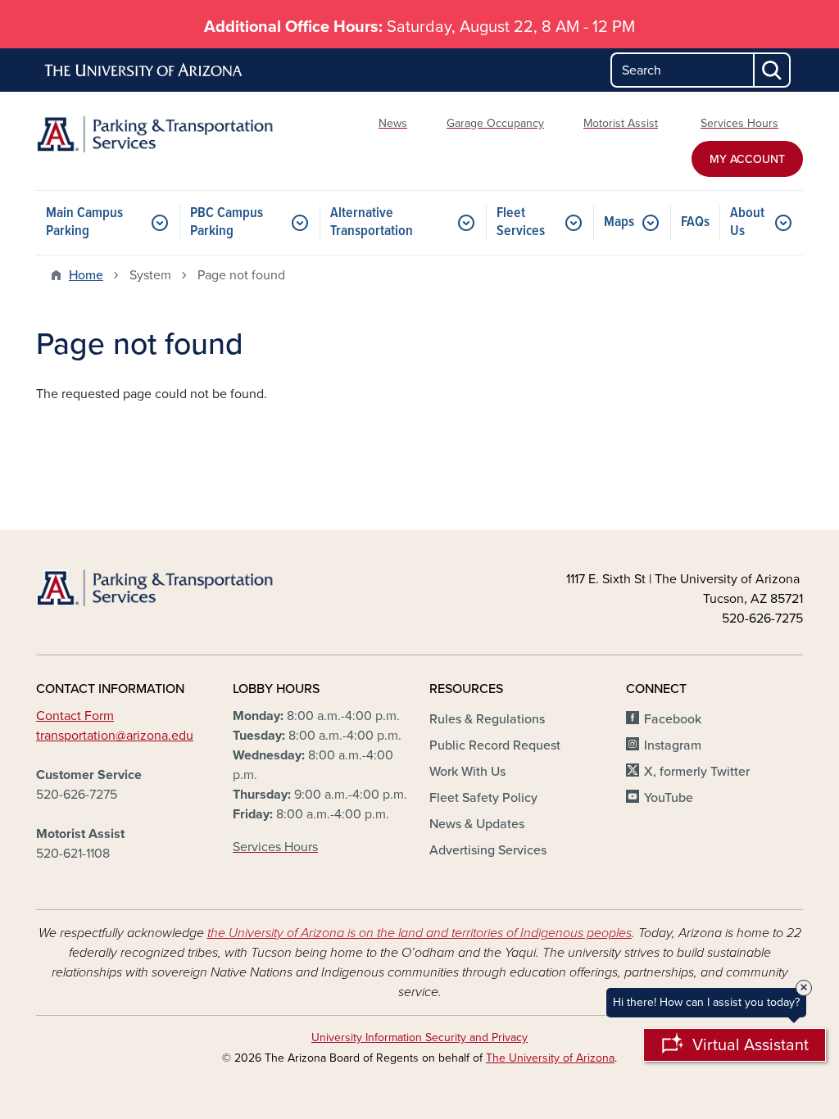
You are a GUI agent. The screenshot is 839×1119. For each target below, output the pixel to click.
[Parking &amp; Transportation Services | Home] (157, 134)
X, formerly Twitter (697, 771)
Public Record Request (494, 745)
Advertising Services (487, 850)
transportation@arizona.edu (114, 735)
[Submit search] (773, 70)
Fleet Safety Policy (483, 798)
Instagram (672, 745)
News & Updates (476, 824)
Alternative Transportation (371, 222)
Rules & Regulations (487, 719)
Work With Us (467, 771)
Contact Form (75, 716)
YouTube (668, 798)
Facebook (672, 719)
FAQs (695, 222)
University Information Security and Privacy (419, 1037)
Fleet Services (521, 222)
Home (86, 275)
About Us (747, 222)
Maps (619, 222)
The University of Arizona (550, 1058)
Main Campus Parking (84, 222)
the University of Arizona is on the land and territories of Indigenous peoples (419, 933)
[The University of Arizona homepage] (144, 70)
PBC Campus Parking (226, 222)
